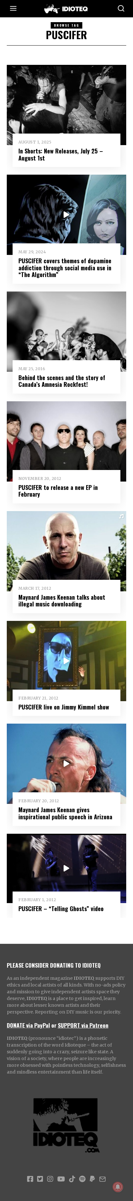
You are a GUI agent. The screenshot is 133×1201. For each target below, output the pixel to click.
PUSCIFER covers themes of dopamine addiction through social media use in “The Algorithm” (64, 267)
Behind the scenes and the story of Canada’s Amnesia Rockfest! (61, 381)
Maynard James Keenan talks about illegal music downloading (61, 600)
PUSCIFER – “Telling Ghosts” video (61, 908)
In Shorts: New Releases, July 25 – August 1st (60, 154)
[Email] (102, 1179)
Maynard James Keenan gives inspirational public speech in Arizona (65, 813)
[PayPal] (92, 1179)
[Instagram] (50, 1179)
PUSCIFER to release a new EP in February (58, 491)
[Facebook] (30, 1179)
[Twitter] (40, 1179)
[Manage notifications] (118, 1187)
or (54, 1025)
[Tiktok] (72, 1179)
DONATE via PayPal (28, 1025)
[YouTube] (61, 1179)
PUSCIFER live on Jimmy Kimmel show (63, 706)
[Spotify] (82, 1179)
